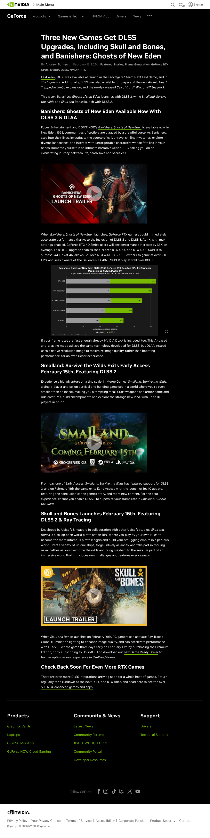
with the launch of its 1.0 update (139, 488)
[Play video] (94, 193)
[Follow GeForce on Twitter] (129, 791)
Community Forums (89, 735)
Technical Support (154, 735)
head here (136, 682)
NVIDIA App (100, 16)
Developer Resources (90, 760)
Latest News (83, 726)
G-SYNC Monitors (20, 743)
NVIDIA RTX (78, 70)
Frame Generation (137, 64)
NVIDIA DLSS (59, 70)
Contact (185, 821)
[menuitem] (61, 4)
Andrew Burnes (57, 64)
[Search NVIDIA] (172, 4)
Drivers (145, 726)
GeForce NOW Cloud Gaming (29, 751)
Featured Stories (111, 64)
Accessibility (105, 821)
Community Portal (88, 751)
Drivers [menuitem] (131, 14)
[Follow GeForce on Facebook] (98, 791)
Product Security (162, 821)
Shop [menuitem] (118, 14)
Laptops (13, 735)
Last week (48, 77)
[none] (172, 3)
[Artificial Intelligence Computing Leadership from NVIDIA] (18, 4)
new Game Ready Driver (141, 652)
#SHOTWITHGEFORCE (91, 743)
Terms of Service (79, 821)
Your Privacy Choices (46, 821)
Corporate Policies (132, 821)
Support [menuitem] (147, 14)
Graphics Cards (19, 726)
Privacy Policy (17, 821)
